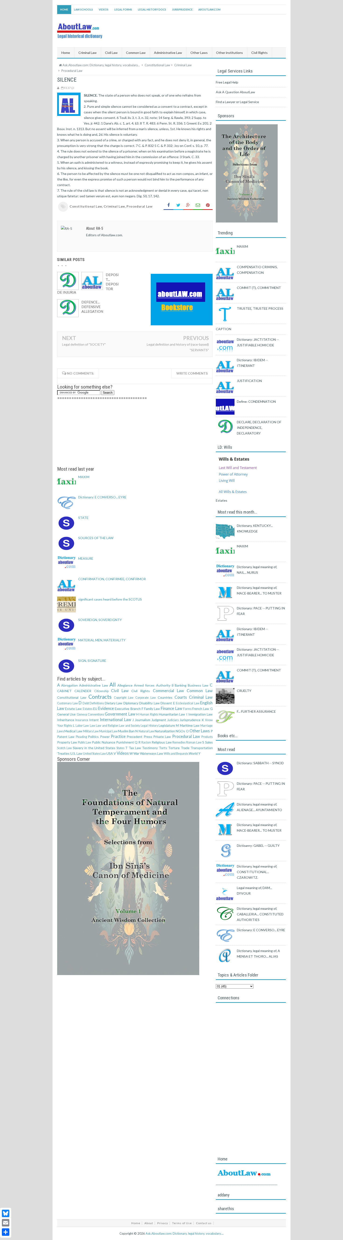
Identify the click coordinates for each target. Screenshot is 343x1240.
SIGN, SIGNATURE (92, 661)
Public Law (84, 742)
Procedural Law (139, 206)
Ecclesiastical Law (188, 703)
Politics (93, 737)
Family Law (152, 709)
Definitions (97, 703)
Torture (174, 748)
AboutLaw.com (209, 9)
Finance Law (171, 708)
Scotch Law (64, 748)
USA (109, 753)
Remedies (179, 742)
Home (64, 9)
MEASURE (85, 558)
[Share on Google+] (188, 205)
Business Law (198, 685)
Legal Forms (123, 9)
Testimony (150, 748)
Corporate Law (145, 697)
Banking (180, 685)
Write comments (192, 373)
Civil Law (120, 690)
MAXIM (83, 477)
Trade (185, 748)
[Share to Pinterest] (208, 205)
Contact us (204, 1223)
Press (148, 737)
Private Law (162, 737)
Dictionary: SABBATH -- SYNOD (260, 763)
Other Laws (199, 730)
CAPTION (223, 329)
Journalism (142, 720)
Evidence (106, 708)
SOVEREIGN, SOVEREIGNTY (100, 620)
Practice (118, 736)
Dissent (166, 703)
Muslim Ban (126, 731)
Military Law (91, 731)
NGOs (180, 731)
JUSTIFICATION (249, 381)
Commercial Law (168, 690)
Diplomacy (130, 703)
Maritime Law (190, 725)
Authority (163, 685)
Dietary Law (113, 703)
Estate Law (73, 709)
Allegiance (125, 685)
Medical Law (73, 731)
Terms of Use (182, 1223)
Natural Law (146, 731)
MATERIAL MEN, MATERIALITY (102, 640)
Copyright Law (124, 697)
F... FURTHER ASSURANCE (256, 711)
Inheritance (65, 720)
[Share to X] (178, 205)
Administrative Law (93, 685)
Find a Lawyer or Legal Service (237, 102)
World (193, 753)
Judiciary (173, 720)
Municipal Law (108, 731)
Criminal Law (114, 206)
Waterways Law (151, 753)
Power (105, 737)
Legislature (167, 725)
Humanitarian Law (172, 714)
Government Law (120, 714)
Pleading (81, 737)
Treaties (63, 753)
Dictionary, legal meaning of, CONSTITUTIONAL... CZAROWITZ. (257, 871)
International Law (115, 719)
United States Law (94, 753)
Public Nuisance (103, 742)
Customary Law (67, 703)
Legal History (149, 725)
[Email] (5, 1222)
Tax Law (135, 748)
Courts (181, 697)
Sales (209, 742)
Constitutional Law (86, 206)
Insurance (81, 720)
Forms (187, 709)
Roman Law (194, 742)
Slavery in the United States (94, 748)
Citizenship (101, 691)
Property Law (67, 742)
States (120, 748)
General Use (66, 714)
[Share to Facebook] (168, 205)
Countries (165, 697)
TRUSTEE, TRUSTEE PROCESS (260, 308)
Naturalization (165, 731)
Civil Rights (140, 691)
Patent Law (65, 737)
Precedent (134, 737)
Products (207, 737)
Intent (94, 720)
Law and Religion (107, 725)
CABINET (64, 691)
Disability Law (149, 703)
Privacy (162, 1223)
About (148, 1223)
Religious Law (162, 742)
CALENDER (82, 691)
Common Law (200, 690)
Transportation (202, 748)
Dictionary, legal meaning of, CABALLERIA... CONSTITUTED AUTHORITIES (260, 914)
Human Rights (149, 714)
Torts (163, 748)
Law (92, 725)
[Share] (5, 1232)
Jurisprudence (182, 9)
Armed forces (144, 685)
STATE (83, 518)
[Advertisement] (135, 433)
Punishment (125, 742)
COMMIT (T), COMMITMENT (259, 288)
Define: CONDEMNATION (256, 401)
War (136, 753)
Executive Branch (127, 709)
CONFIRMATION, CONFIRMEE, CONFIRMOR (112, 579)
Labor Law (82, 725)
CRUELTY (244, 691)
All (112, 684)
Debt (86, 703)
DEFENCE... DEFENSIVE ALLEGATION (92, 306)
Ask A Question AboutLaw (235, 92)
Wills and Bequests (176, 753)
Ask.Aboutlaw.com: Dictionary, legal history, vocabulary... (184, 1233)
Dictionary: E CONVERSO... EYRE (102, 497)
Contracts (100, 697)
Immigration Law (200, 714)
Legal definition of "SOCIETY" (84, 344)
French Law (200, 709)
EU (95, 709)
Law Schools (83, 9)
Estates (87, 709)
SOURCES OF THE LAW (95, 538)
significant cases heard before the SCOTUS (110, 599)
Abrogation (69, 685)
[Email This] (198, 205)
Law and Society (129, 725)
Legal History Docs (152, 9)
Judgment (158, 720)
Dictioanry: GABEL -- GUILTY (258, 846)
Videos (103, 9)
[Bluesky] (5, 1213)
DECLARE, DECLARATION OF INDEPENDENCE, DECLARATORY (259, 427)
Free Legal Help (227, 82)
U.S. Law (76, 753)
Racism (146, 742)
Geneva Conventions (90, 714)
